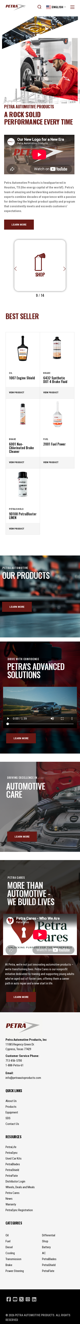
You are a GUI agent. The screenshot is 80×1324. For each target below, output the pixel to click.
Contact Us (12, 1124)
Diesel (9, 1247)
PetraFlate (12, 1176)
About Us (11, 1101)
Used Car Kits (14, 1158)
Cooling (10, 1253)
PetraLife (11, 1147)
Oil (11, 373)
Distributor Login (15, 1181)
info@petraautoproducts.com (23, 1078)
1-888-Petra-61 (15, 1065)
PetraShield (16, 509)
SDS (8, 1118)
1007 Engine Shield (22, 377)
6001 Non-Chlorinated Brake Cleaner (21, 448)
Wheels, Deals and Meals (20, 1187)
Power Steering (15, 1271)
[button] (64, 269)
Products (11, 1107)
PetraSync (12, 1153)
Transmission (13, 1259)
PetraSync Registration (19, 1210)
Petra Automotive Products (34, 1315)
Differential (48, 1235)
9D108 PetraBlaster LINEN (23, 515)
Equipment (12, 1112)
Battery (46, 1247)
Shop (45, 1241)
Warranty (11, 1204)
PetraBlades (13, 1164)
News (9, 1198)
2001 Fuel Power (54, 444)
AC (44, 1253)
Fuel (45, 439)
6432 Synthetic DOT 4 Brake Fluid (55, 379)
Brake (46, 373)
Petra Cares (12, 1193)
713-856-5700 (14, 1060)
